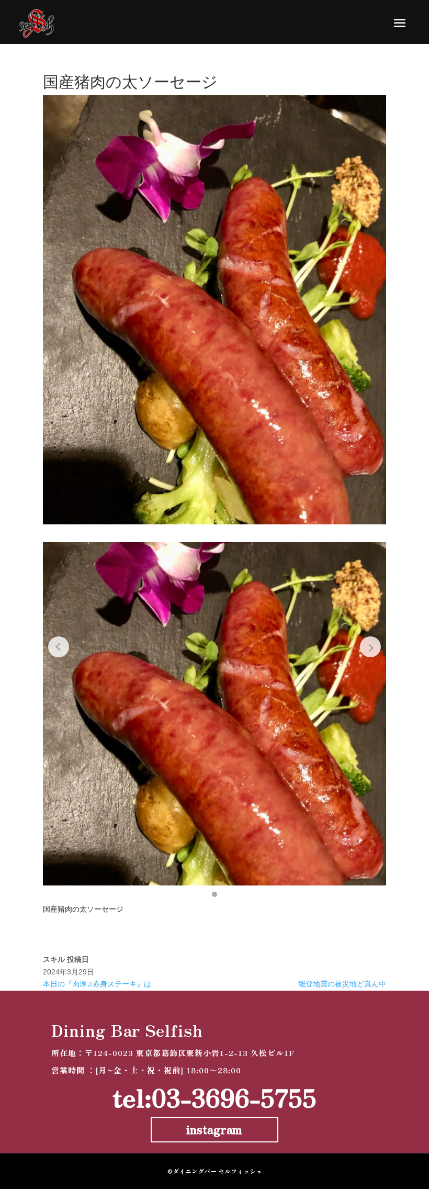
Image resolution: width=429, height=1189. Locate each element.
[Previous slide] (58, 646)
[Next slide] (370, 646)
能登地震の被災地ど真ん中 (342, 984)
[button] (214, 894)
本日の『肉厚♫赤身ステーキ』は (97, 984)
